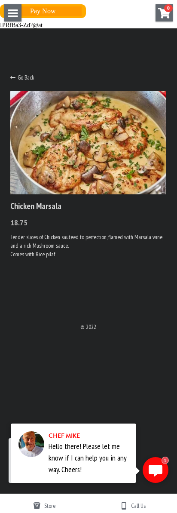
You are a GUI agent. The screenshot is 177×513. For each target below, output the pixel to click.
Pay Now (43, 11)
